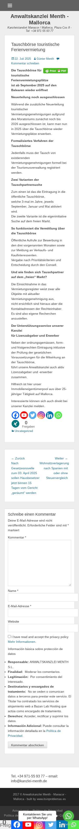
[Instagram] (41, 415)
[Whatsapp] (58, 415)
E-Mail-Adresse (19, 606)
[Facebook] (15, 415)
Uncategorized (24, 431)
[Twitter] (32, 415)
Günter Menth (45, 58)
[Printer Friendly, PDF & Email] (55, 70)
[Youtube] (24, 415)
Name (13, 590)
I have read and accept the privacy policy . (38, 639)
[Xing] (15, 424)
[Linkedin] (50, 415)
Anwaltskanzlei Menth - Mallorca (40, 19)
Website (13, 621)
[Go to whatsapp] (68, 816)
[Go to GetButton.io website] (68, 824)
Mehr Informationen (21, 641)
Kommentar (17, 537)
